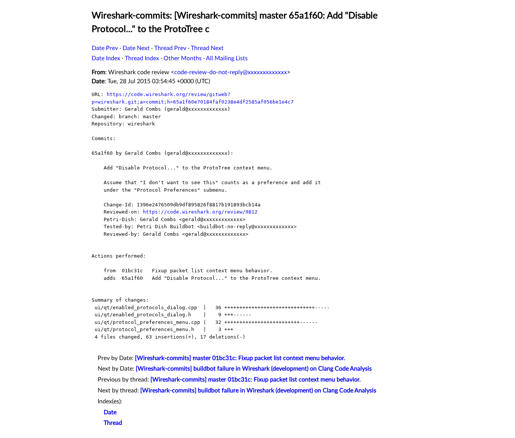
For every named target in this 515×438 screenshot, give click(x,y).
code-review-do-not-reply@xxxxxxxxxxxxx (230, 72)
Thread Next (207, 48)
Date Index (106, 58)
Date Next (136, 48)
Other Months (183, 58)
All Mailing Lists (227, 58)
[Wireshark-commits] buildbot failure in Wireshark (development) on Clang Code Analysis (254, 369)
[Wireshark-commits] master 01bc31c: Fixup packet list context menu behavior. (240, 358)
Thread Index (142, 58)
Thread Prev (170, 48)
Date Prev (105, 48)
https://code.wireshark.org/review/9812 (200, 212)
